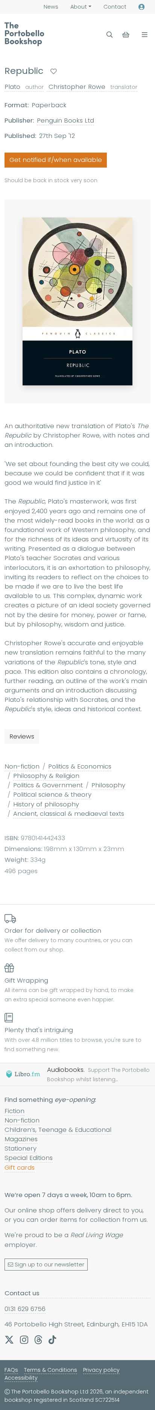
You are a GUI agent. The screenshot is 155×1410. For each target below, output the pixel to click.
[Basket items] (126, 34)
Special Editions (29, 1157)
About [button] (78, 6)
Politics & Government (48, 785)
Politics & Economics (79, 766)
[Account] (141, 7)
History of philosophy (46, 804)
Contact (114, 6)
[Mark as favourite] (54, 71)
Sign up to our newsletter (49, 1264)
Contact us (22, 1293)
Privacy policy (101, 1370)
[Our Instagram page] (24, 1339)
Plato (24, 86)
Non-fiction (22, 766)
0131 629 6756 (25, 1308)
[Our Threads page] (38, 1339)
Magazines (21, 1138)
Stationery (20, 1148)
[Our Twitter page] (9, 1339)
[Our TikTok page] (52, 1339)
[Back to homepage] (24, 34)
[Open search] (110, 34)
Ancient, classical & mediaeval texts (68, 813)
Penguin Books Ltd (65, 120)
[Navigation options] (143, 34)
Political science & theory (52, 794)
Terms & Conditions (50, 1370)
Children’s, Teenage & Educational (58, 1129)
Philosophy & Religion (46, 775)
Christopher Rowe (92, 86)
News (51, 6)
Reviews (21, 736)
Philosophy (108, 785)
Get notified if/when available (55, 159)
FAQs (11, 1370)
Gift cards (20, 1167)
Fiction (14, 1110)
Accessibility (21, 1378)
